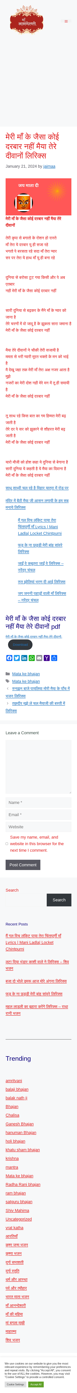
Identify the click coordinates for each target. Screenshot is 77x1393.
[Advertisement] (38, 82)
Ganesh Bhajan (20, 1124)
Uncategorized (19, 1219)
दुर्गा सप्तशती (15, 1262)
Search (12, 890)
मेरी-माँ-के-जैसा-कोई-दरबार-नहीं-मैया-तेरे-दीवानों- (34, 637)
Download (20, 645)
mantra (12, 1167)
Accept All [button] (35, 1384)
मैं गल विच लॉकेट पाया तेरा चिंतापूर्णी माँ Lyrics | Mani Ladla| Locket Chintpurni (40, 527)
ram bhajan (16, 1193)
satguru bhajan (19, 1201)
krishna (12, 1158)
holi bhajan (15, 1141)
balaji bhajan (17, 1089)
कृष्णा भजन (14, 1253)
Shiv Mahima (17, 1210)
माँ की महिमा (14, 1314)
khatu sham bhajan (23, 1149)
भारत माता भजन (17, 1296)
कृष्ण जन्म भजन (17, 1245)
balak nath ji (16, 1098)
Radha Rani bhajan (23, 1184)
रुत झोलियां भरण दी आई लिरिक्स (41, 582)
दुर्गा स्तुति (12, 1271)
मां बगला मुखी (15, 1323)
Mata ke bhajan (26, 673)
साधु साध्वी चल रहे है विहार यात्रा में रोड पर (37, 488)
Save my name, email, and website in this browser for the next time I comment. (37, 844)
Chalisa (12, 1115)
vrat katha (14, 1227)
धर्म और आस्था (16, 1279)
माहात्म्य (11, 1331)
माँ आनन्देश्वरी (16, 1305)
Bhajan (12, 1106)
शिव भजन (13, 1340)
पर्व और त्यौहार (16, 1288)
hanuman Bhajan (21, 1132)
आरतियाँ (12, 1236)
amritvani (14, 1080)
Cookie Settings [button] (15, 1384)
